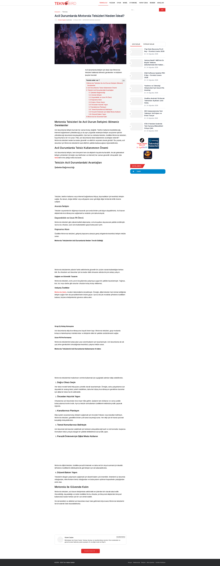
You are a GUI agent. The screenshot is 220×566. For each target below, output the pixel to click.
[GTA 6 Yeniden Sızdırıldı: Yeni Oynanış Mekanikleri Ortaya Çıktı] (136, 126)
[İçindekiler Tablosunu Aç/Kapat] (123, 80)
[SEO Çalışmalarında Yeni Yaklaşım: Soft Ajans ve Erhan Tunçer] (136, 114)
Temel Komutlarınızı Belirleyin (101, 109)
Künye (130, 562)
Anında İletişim (96, 95)
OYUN (119, 3)
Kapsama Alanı (96, 100)
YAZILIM (112, 3)
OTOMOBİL (133, 3)
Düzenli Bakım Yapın (99, 114)
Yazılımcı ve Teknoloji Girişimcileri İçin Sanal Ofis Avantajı (154, 88)
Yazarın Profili (120, 537)
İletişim (143, 562)
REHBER (152, 3)
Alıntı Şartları (150, 562)
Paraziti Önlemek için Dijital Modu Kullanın (106, 112)
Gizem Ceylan (62, 20)
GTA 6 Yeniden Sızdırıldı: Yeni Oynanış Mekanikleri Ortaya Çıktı (153, 126)
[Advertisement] (69, 81)
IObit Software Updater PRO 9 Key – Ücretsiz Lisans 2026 (154, 75)
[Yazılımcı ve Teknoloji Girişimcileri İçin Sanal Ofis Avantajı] (136, 88)
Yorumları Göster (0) (89, 551)
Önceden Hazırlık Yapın (99, 105)
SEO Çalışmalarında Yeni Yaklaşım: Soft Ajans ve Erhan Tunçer (153, 113)
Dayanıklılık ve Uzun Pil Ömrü (101, 97)
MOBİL (125, 3)
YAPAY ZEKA (143, 3)
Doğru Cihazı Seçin (98, 102)
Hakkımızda (136, 562)
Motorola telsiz (60, 292)
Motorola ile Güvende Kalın (97, 117)
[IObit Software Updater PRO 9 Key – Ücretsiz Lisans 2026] (136, 76)
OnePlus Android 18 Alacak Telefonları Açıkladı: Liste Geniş (154, 100)
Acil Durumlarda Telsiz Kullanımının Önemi (102, 88)
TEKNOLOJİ (103, 3)
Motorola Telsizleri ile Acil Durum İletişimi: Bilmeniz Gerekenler (105, 84)
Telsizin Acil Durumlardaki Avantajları (101, 90)
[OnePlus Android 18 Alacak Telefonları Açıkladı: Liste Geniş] (136, 101)
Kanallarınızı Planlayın (98, 107)
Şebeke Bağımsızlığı (98, 92)
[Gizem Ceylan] (61, 539)
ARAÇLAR (160, 3)
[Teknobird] (65, 3)
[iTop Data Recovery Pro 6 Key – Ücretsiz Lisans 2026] (136, 52)
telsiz (57, 158)
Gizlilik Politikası (160, 562)
